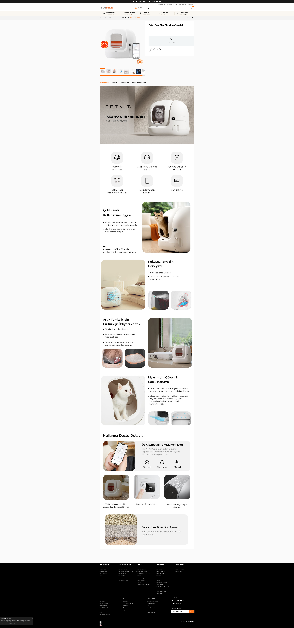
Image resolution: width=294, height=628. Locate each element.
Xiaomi (101, 575)
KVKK (148, 605)
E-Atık (101, 612)
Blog (176, 4)
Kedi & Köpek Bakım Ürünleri (125, 567)
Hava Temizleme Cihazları (144, 573)
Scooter (158, 580)
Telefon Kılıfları (159, 589)
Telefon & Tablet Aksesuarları (163, 586)
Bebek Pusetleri (178, 571)
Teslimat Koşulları (151, 610)
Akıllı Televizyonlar (142, 569)
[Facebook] (172, 600)
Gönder (191, 611)
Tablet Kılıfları (159, 584)
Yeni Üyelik (125, 605)
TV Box (139, 582)
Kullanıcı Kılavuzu (104, 603)
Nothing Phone (103, 567)
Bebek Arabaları (179, 567)
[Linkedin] (183, 600)
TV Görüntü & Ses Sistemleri (144, 584)
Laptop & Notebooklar (161, 578)
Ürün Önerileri (125, 82)
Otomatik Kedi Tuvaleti (124, 578)
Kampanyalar (149, 8)
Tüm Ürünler (140, 8)
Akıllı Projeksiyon (141, 567)
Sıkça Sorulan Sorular (128, 603)
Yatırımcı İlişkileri (182, 4)
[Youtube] (180, 600)
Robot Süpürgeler (142, 580)
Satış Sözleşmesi (151, 607)
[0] (191, 8)
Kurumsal (190, 4)
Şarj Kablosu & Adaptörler (162, 582)
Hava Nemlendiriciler (142, 571)
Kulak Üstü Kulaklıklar (161, 573)
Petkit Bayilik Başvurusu (105, 614)
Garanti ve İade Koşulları (152, 601)
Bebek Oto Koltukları (180, 569)
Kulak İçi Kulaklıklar (160, 571)
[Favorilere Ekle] (150, 50)
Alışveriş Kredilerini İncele (129, 610)
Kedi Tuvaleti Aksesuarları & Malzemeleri (128, 571)
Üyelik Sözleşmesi (151, 612)
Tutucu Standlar (160, 593)
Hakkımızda (169, 4)
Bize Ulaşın (125, 601)
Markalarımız (158, 8)
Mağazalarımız (161, 4)
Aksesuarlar (159, 567)
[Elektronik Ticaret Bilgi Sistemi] (102, 623)
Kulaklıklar (158, 575)
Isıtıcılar (139, 575)
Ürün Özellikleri (104, 82)
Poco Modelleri (103, 569)
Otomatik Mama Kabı (123, 580)
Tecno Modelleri (103, 573)
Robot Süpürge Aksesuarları (144, 578)
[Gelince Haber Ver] (160, 49)
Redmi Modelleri (103, 571)
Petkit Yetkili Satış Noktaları (105, 607)
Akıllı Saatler (159, 569)
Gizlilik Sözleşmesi (151, 603)
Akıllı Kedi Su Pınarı (123, 569)
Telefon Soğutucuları (161, 591)
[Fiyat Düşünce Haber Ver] (157, 49)
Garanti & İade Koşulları (139, 82)
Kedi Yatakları (122, 575)
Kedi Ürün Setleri (122, 573)
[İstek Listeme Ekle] (153, 49)
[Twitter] (175, 600)
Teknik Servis (102, 610)
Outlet (165, 8)
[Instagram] (178, 600)
